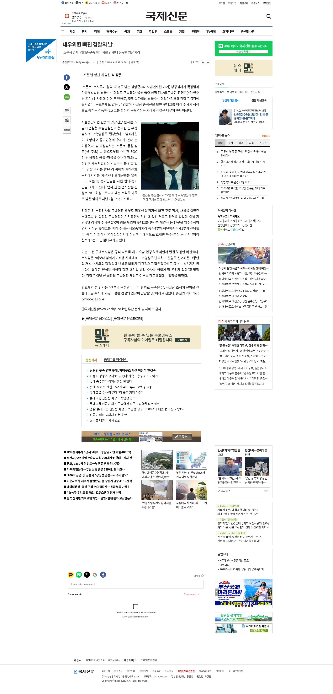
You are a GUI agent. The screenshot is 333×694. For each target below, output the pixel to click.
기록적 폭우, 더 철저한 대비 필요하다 (237, 510)
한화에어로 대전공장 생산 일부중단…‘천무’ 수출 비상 (248, 301)
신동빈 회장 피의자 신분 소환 (108, 414)
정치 (85, 31)
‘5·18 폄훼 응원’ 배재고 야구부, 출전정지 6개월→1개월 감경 (252, 368)
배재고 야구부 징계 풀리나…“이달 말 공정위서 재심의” (249, 378)
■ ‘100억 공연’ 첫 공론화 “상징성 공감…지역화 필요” (95, 475)
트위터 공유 (66, 87)
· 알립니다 (223, 565)
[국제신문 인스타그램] (128, 318)
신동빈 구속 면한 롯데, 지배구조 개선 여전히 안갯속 (123, 370)
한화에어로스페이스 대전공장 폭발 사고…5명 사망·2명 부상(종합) (255, 306)
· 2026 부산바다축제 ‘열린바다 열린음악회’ (241, 569)
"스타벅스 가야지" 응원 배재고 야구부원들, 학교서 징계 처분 (252, 350)
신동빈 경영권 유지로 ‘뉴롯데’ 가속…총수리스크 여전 (124, 376)
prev (217, 592)
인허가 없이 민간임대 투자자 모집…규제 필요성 (243, 523)
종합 (220, 143)
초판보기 (255, 3)
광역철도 (220, 92)
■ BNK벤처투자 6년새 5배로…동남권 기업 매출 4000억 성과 (100, 452)
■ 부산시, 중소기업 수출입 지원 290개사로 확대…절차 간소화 (100, 458)
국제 (127, 31)
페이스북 (69, 3)
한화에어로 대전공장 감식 (233, 296)
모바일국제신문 (236, 671)
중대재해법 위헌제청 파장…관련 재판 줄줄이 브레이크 (248, 279)
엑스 (81, 3)
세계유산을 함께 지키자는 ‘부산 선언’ (237, 514)
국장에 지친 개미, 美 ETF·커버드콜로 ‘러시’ (191, 505)
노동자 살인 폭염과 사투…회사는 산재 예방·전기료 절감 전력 (252, 268)
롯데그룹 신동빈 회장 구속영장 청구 (112, 398)
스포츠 (168, 31)
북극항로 (232, 92)
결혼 (239, 221)
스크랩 (66, 130)
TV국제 (211, 31)
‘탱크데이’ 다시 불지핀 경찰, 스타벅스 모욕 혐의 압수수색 (250, 356)
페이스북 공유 (66, 78)
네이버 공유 (66, 97)
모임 (226, 221)
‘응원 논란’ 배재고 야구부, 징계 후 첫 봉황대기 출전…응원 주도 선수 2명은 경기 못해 (265, 345)
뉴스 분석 (227, 519)
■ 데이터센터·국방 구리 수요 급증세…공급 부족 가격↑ (96, 487)
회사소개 (106, 671)
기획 (182, 31)
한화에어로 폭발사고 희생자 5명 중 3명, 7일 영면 (245, 284)
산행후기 (235, 225)
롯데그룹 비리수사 (116, 359)
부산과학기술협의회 (95, 660)
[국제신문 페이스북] (98, 318)
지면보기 (244, 3)
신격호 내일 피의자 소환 (105, 420)
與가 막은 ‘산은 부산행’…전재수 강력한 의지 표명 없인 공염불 (251, 527)
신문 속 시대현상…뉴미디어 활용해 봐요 (239, 541)
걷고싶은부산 (114, 660)
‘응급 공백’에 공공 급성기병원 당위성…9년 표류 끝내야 (256, 482)
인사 (220, 221)
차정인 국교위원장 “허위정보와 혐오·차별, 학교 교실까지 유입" (254, 361)
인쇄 (66, 111)
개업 (233, 221)
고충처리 (220, 671)
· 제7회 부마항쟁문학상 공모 (233, 560)
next (270, 592)
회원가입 (232, 3)
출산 (246, 221)
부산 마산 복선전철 (249, 92)
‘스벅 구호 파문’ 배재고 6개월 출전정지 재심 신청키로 (248, 383)
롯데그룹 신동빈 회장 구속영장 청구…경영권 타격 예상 (125, 403)
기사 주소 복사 (66, 120)
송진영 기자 (67, 62)
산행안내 (222, 225)
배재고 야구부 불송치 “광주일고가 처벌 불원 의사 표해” (249, 373)
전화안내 (118, 671)
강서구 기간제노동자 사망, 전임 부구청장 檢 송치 (245, 273)
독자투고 (156, 671)
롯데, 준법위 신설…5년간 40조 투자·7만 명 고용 (121, 387)
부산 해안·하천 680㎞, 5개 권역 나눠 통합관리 (190, 475)
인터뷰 (195, 31)
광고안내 (131, 671)
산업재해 (226, 244)
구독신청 (267, 3)
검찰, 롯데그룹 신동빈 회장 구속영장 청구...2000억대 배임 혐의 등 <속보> (137, 409)
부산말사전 (247, 31)
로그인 (222, 3)
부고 (258, 221)
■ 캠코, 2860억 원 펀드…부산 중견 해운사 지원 (91, 463)
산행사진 (247, 225)
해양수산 (112, 31)
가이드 (224, 229)
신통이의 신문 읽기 (231, 533)
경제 (97, 31)
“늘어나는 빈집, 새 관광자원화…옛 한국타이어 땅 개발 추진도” (229, 482)
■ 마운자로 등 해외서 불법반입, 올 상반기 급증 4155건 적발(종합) (102, 481)
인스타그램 (122, 3)
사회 (72, 31)
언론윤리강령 (205, 671)
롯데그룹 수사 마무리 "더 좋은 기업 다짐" (116, 392)
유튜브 (108, 3)
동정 (252, 221)
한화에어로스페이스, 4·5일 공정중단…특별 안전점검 (248, 291)
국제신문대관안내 (149, 660)
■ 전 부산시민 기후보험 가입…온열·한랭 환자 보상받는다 (98, 498)
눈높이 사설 (228, 506)
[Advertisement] (243, 417)
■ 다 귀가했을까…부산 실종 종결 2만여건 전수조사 (93, 469)
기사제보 (169, 671)
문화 (139, 31)
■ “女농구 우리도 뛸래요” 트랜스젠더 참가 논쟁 (92, 492)
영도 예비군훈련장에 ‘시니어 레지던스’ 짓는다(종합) (155, 475)
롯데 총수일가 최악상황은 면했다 (111, 381)
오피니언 (228, 31)
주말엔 (153, 31)
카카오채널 (94, 3)
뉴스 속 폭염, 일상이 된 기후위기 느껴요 (239, 537)
